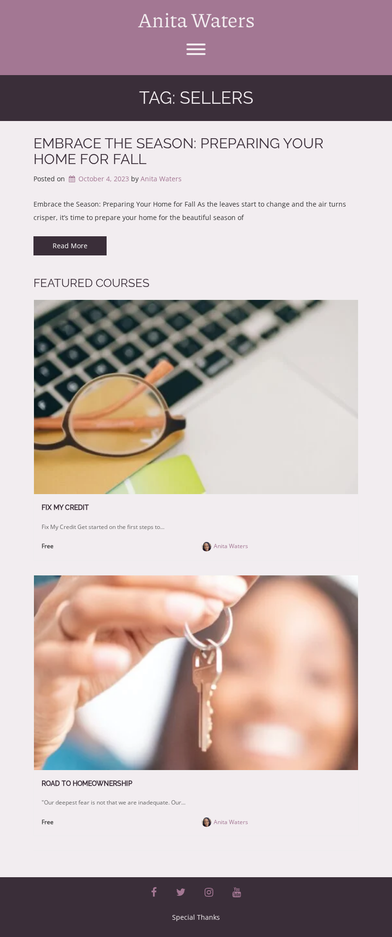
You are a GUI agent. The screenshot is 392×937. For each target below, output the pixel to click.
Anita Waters (196, 19)
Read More (70, 245)
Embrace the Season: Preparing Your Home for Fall (178, 151)
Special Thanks (196, 917)
